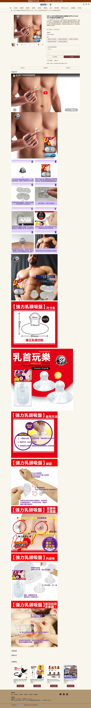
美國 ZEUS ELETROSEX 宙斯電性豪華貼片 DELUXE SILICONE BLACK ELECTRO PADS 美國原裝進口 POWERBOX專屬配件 (70, 680)
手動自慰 (39, 8)
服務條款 (36, 694)
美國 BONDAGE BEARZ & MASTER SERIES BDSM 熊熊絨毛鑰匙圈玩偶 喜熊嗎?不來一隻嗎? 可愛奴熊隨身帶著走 (54, 680)
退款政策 (26, 694)
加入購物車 (54, 56)
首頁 (11, 8)
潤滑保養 (21, 8)
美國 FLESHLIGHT (65, 8)
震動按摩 (45, 8)
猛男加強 (27, 8)
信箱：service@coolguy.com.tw (17, 700)
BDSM (51, 8)
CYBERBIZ (40, 704)
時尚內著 (15, 8)
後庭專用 (33, 8)
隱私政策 (31, 694)
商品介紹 (22, 67)
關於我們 (16, 694)
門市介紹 (79, 8)
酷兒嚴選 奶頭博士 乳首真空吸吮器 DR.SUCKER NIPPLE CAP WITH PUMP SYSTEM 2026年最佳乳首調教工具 (37, 680)
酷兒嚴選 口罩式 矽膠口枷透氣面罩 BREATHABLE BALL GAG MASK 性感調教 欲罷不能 (20, 680)
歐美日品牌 (57, 8)
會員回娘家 (73, 8)
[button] (43, 28)
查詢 (12, 694)
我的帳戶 (21, 694)
